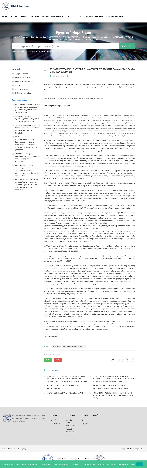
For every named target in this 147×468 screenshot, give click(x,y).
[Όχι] (144, 465)
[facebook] (117, 360)
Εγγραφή (85, 424)
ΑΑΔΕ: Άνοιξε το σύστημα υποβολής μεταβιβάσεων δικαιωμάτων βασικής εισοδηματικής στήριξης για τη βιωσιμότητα (26, 170)
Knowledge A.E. (136, 449)
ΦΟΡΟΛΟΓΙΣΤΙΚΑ (54, 37)
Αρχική (4, 16)
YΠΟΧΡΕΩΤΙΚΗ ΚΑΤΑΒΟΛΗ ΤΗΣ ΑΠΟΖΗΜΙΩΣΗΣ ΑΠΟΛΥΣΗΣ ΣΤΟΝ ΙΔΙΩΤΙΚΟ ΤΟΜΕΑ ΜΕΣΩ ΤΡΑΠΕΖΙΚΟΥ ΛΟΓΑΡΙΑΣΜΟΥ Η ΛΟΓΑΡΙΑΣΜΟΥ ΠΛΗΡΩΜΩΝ (113, 378)
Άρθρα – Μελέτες (75, 16)
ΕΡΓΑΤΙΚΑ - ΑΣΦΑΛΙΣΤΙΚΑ (71, 37)
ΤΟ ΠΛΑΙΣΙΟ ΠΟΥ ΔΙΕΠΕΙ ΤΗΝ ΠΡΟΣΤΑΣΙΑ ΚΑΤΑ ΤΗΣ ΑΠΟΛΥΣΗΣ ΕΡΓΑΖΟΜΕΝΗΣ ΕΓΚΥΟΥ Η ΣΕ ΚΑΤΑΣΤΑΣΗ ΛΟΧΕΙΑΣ (113, 395)
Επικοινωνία (55, 424)
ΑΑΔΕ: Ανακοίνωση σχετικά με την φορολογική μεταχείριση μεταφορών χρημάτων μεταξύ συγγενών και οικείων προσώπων (26, 185)
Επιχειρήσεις (50, 51)
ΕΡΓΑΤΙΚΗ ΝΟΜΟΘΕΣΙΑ (69, 346)
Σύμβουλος (25, 37)
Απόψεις (14, 16)
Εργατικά (86, 37)
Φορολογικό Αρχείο (94, 16)
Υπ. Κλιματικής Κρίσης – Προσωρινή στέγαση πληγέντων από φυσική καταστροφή (27, 118)
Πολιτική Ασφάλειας (8, 449)
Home (16, 37)
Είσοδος (85, 420)
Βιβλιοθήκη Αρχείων (115, 16)
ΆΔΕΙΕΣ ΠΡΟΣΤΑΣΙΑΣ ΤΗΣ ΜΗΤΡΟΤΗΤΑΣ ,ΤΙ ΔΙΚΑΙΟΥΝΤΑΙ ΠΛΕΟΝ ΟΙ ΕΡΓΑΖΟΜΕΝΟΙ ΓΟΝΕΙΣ (110, 387)
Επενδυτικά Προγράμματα (53, 16)
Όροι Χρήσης (22, 449)
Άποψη (18, 85)
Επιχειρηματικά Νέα (29, 16)
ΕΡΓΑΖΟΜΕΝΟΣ (56, 346)
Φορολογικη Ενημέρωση (37, 51)
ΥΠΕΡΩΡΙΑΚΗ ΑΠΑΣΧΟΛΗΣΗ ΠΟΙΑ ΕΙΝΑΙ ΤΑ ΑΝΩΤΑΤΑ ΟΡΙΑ (67, 394)
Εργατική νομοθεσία (99, 37)
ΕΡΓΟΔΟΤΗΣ (81, 346)
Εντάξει (139, 464)
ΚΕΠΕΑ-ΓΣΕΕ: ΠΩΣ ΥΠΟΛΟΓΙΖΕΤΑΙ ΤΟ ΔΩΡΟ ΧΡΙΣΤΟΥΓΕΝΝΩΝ (63, 387)
